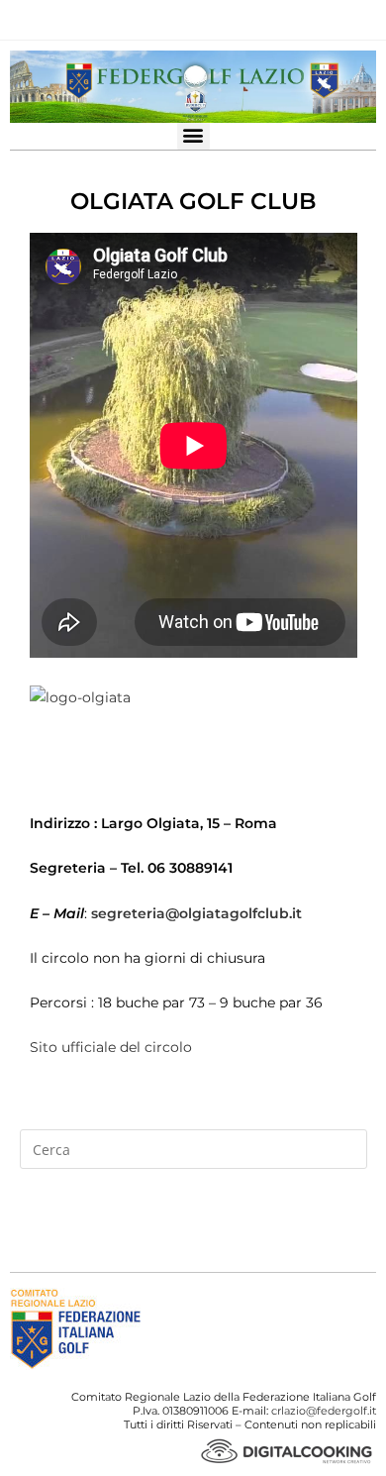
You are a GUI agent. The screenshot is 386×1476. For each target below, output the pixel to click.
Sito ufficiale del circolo (111, 1047)
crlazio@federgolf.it (323, 1411)
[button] (193, 134)
